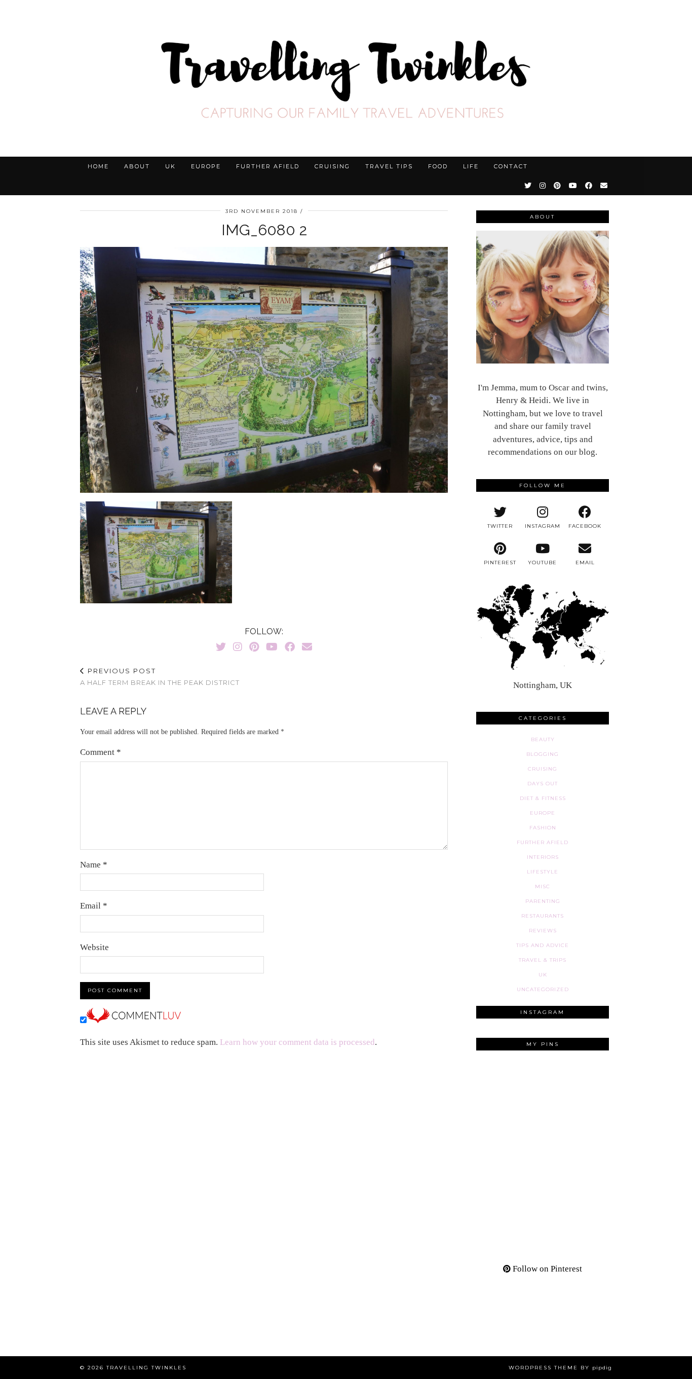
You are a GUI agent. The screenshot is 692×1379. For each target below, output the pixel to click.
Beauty (543, 739)
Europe (206, 166)
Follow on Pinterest (546, 1269)
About (137, 166)
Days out (542, 783)
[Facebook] (589, 185)
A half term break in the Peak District (160, 676)
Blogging (542, 754)
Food (438, 166)
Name (93, 864)
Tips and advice (542, 945)
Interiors (543, 857)
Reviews (543, 930)
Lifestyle (542, 871)
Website (94, 947)
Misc (542, 886)
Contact (511, 166)
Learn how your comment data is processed (297, 1042)
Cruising (332, 166)
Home (98, 166)
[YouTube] (573, 185)
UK (170, 166)
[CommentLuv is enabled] (134, 1020)
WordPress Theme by (560, 1367)
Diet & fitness (543, 798)
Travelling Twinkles (146, 1367)
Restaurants (542, 916)
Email (93, 906)
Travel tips (389, 166)
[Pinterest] (558, 185)
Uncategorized (543, 989)
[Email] (604, 185)
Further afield (267, 166)
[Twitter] (528, 185)
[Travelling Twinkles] (346, 78)
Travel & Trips (542, 960)
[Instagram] (543, 185)
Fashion (542, 827)
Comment (100, 752)
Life (471, 166)
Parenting (542, 901)
